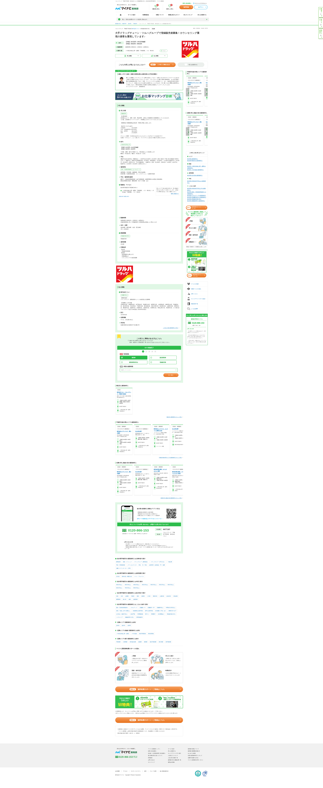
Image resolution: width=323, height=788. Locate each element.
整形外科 (155, 596)
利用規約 (150, 757)
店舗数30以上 (124, 295)
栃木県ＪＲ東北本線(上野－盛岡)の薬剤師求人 (196, 167)
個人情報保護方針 (164, 771)
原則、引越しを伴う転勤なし (123, 610)
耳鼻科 (132, 596)
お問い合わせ (151, 760)
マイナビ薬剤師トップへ (154, 748)
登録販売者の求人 (125, 236)
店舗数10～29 (151, 607)
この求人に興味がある (160, 64)
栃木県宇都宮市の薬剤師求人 (195, 160)
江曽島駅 (125, 642)
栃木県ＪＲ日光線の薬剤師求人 (195, 169)
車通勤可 (153, 614)
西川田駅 (161, 642)
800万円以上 (136, 588)
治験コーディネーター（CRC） (124, 568)
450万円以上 (145, 584)
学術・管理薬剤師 (120, 565)
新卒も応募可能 (149, 610)
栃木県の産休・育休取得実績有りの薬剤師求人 (196, 192)
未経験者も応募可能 (138, 610)
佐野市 (129, 625)
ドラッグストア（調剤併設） (141, 561)
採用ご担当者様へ (187, 3)
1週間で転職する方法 (193, 757)
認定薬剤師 (163, 357)
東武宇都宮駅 (153, 642)
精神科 (143, 596)
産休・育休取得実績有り (126, 169)
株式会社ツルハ (136, 28)
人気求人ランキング (173, 755)
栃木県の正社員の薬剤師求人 (195, 175)
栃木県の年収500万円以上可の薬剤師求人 (196, 189)
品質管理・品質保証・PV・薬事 (157, 565)
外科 (122, 596)
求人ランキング (188, 14)
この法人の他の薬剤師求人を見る (170, 327)
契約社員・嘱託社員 (127, 576)
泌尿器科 (135, 599)
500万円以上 (153, 584)
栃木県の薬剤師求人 (192, 159)
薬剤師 (134, 357)
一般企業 (170, 561)
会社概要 (117, 771)
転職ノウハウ (160, 14)
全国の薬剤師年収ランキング (195, 755)
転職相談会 (146, 14)
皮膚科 (127, 596)
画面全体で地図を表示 (124, 196)
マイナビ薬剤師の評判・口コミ (195, 760)
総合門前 (133, 614)
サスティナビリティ (136, 771)
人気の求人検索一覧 (173, 757)
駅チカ (147, 614)
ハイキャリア (119, 617)
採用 (145, 771)
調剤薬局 (118, 561)
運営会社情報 (171, 762)
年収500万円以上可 (125, 144)
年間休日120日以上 (170, 607)
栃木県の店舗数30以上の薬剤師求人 (196, 197)
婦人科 (124, 599)
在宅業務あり (161, 614)
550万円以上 (162, 584)
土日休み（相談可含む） (122, 614)
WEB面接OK (139, 617)
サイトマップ (151, 762)
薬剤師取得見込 (133, 362)
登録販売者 (163, 362)
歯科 (130, 599)
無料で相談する (175, 193)
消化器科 (175, 596)
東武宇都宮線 (142, 633)
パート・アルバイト (139, 576)
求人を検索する (202, 14)
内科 (117, 596)
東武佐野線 (151, 633)
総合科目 (169, 596)
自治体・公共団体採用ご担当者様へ (157, 753)
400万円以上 (136, 584)
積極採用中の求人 (129, 617)
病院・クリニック (127, 561)
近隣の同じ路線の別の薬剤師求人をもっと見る (171, 498)
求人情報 (129, 56)
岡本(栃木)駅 (133, 642)
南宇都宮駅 (168, 642)
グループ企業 (153, 771)
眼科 (138, 596)
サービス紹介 (132, 14)
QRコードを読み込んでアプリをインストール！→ (150, 518)
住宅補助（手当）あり (160, 610)
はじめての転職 (191, 753)
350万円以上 (128, 584)
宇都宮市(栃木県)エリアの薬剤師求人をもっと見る (170, 457)
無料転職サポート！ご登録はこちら (147, 689)
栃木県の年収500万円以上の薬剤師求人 (196, 182)
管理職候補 (140, 614)
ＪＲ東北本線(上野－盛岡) (122, 633)
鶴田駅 (145, 642)
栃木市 (123, 625)
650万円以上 (119, 588)
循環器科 (118, 599)
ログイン (200, 7)
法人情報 (156, 56)
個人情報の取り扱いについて (155, 755)
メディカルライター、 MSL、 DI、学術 (137, 565)
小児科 (148, 596)
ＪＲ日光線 (134, 633)
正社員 (117, 576)
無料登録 (186, 7)
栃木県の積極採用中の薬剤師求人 (196, 200)
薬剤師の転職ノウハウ (193, 748)
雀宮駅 (140, 642)
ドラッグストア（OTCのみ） (158, 561)
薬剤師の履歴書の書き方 (194, 751)
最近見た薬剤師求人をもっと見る (174, 417)
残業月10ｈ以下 (172, 610)
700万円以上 (128, 588)
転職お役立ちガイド (174, 14)
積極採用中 (123, 113)
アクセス (164, 50)
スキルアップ (137, 169)
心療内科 (162, 596)
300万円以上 (119, 584)
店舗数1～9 (142, 607)
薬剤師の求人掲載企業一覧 (174, 760)
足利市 (117, 625)
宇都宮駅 (118, 642)
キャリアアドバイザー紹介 (174, 753)
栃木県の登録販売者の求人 (194, 199)
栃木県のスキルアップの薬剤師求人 (196, 195)
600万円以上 (171, 584)
